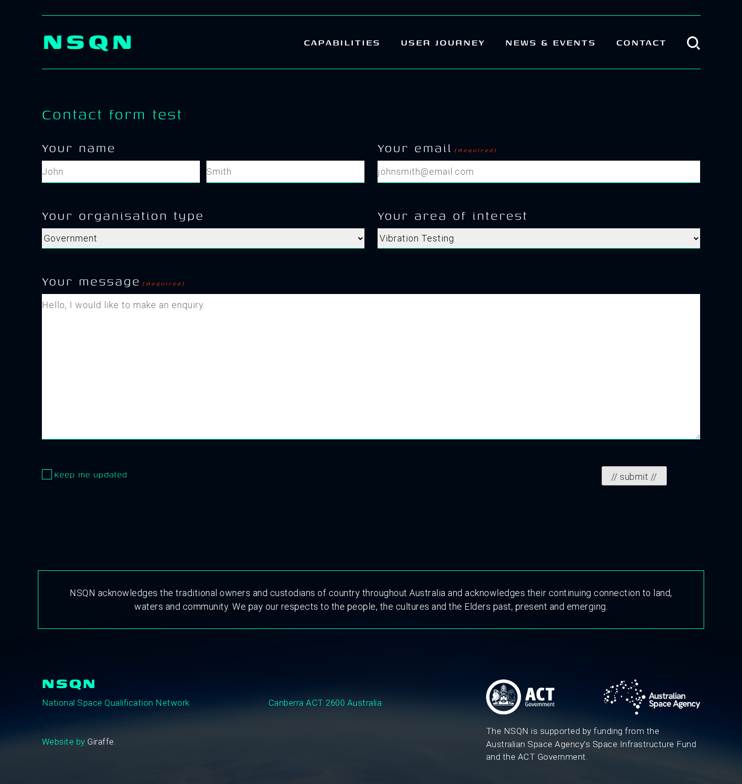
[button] (694, 42)
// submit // (634, 476)
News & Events (550, 42)
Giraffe (100, 742)
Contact (641, 42)
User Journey (443, 42)
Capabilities (342, 42)
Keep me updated (90, 474)
